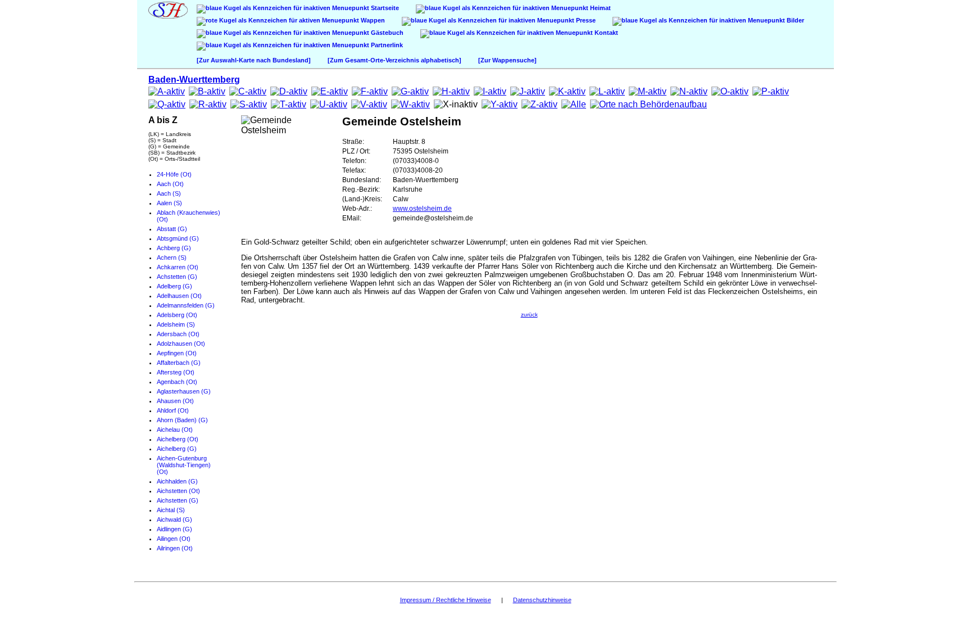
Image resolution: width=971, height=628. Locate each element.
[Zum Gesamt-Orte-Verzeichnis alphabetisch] (394, 60)
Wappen (372, 20)
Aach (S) (169, 193)
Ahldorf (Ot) (173, 410)
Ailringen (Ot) (175, 548)
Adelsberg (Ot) (177, 314)
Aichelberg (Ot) (177, 439)
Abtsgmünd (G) (178, 238)
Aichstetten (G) (177, 500)
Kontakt (605, 32)
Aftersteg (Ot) (175, 372)
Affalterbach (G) (179, 362)
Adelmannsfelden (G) (186, 305)
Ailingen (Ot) (173, 538)
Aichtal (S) (171, 510)
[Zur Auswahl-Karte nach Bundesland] (254, 60)
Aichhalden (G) (177, 481)
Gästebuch (386, 32)
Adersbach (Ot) (178, 334)
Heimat (599, 7)
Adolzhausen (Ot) (181, 343)
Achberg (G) (174, 248)
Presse (585, 20)
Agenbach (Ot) (177, 381)
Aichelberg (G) (177, 448)
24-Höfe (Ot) (174, 174)
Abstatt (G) (172, 228)
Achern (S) (172, 257)
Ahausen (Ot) (175, 400)
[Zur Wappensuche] (507, 60)
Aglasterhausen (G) (184, 391)
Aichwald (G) (174, 519)
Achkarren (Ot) (177, 267)
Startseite (384, 7)
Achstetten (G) (177, 276)
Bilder (794, 20)
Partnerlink (386, 45)
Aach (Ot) (170, 183)
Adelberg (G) (174, 286)
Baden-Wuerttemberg (194, 79)
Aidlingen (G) (174, 529)
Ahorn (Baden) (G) (182, 420)
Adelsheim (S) (176, 324)
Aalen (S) (169, 203)
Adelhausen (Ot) (179, 295)
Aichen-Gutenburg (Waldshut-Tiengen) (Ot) (184, 465)
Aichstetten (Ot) (178, 490)
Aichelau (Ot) (175, 429)
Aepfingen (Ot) (177, 353)
